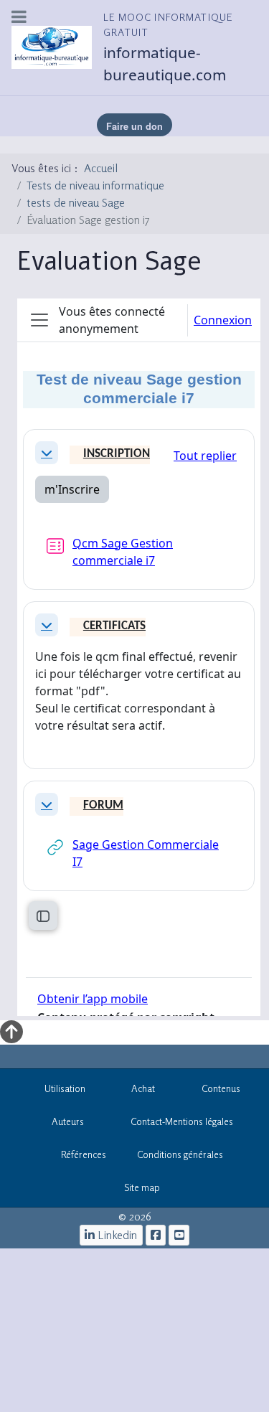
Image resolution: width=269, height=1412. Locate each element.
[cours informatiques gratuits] (179, 1235)
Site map (142, 1187)
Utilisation (64, 1088)
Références (83, 1154)
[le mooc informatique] (156, 1235)
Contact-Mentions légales (182, 1121)
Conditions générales (180, 1154)
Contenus (221, 1088)
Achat (143, 1088)
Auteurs (68, 1121)
